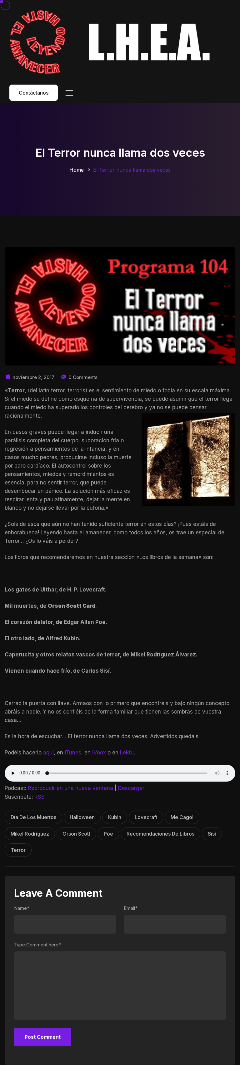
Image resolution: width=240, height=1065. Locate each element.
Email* (131, 908)
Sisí (212, 834)
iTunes (73, 752)
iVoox (99, 752)
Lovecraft (146, 817)
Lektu (127, 752)
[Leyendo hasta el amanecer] (112, 41)
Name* (21, 908)
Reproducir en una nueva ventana (70, 788)
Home (76, 170)
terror (18, 850)
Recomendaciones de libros (160, 834)
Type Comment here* (37, 945)
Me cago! (182, 817)
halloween (82, 817)
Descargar (131, 788)
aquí (48, 752)
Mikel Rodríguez (30, 834)
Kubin (114, 817)
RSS (39, 797)
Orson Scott (76, 834)
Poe (108, 834)
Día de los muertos (33, 817)
